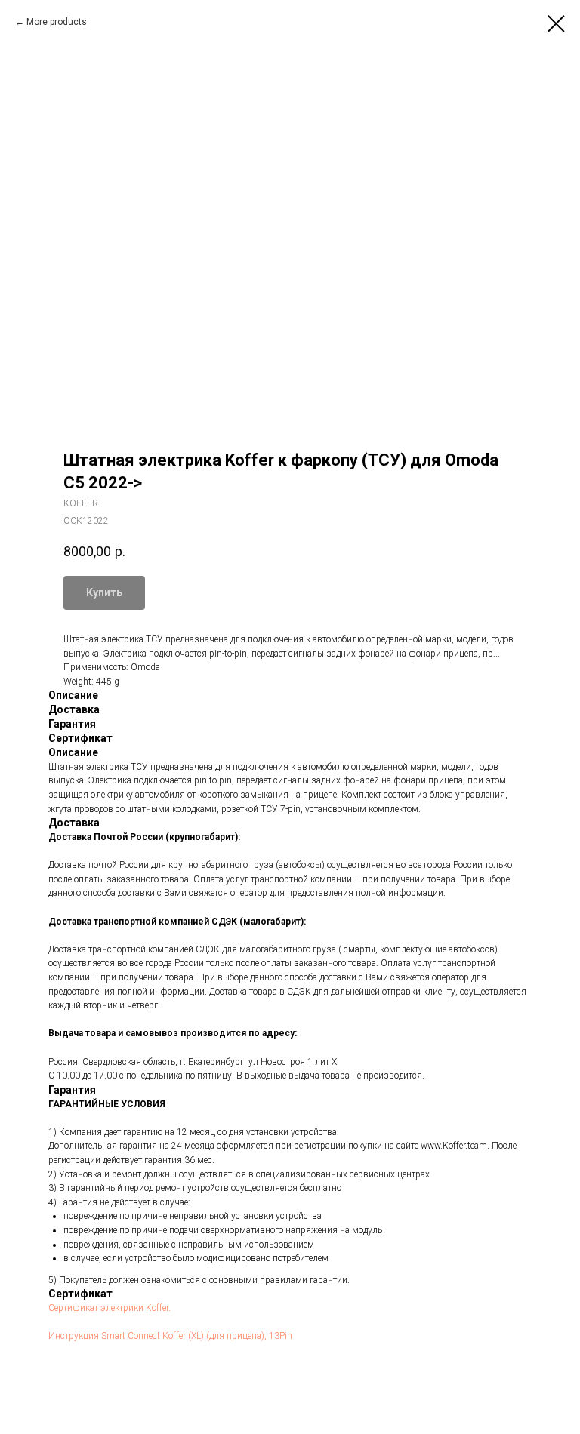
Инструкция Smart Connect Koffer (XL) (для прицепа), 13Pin (170, 1336)
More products (56, 22)
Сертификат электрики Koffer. (109, 1308)
